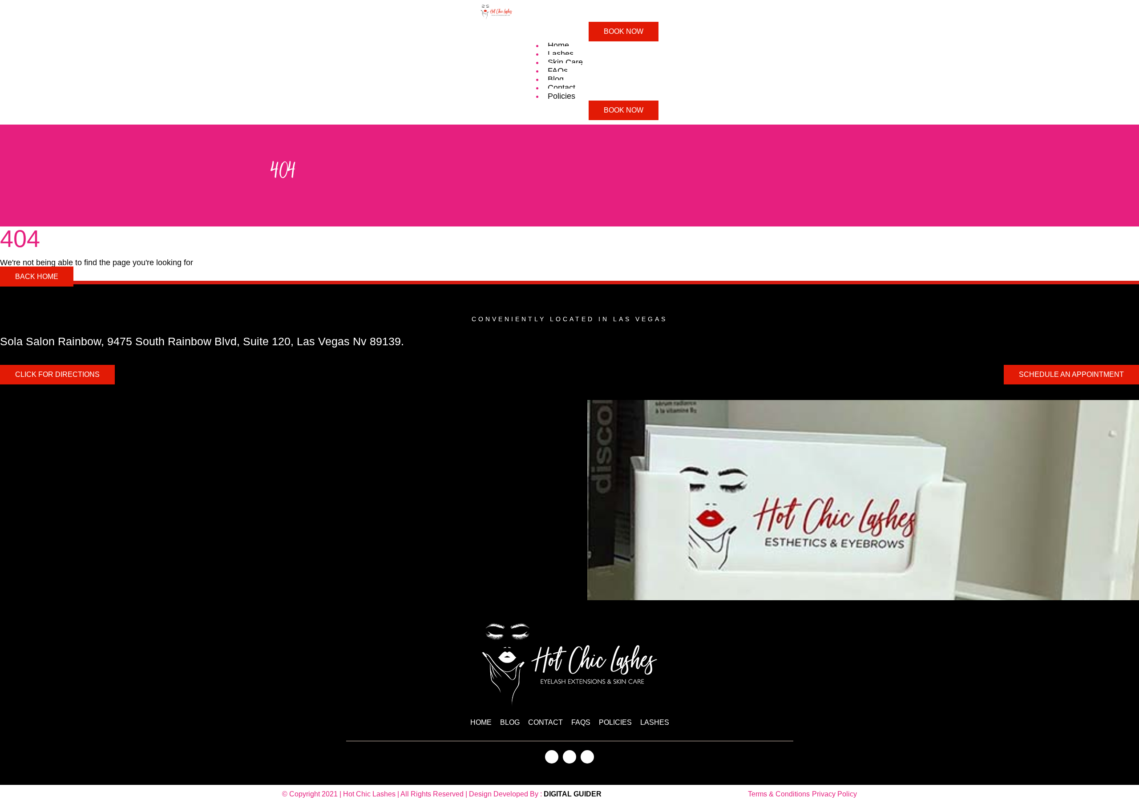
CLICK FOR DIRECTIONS (57, 374)
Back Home (36, 276)
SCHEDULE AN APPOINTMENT (1071, 374)
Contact (561, 87)
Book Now (623, 31)
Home (558, 45)
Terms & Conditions (779, 794)
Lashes (561, 53)
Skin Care (565, 62)
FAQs (558, 70)
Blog (556, 79)
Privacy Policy (834, 794)
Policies (561, 96)
